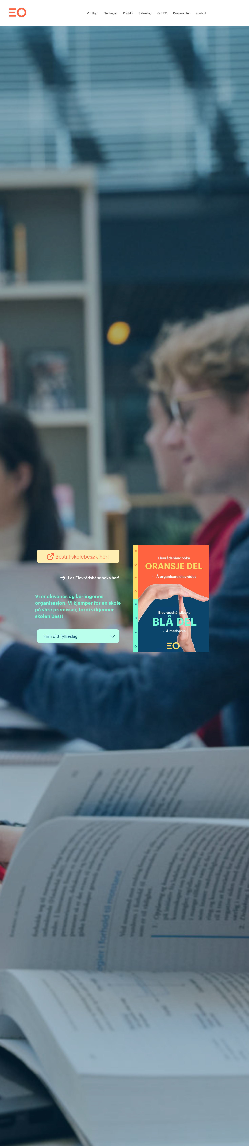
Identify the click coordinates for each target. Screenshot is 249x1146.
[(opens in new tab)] (171, 651)
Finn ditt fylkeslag (61, 636)
